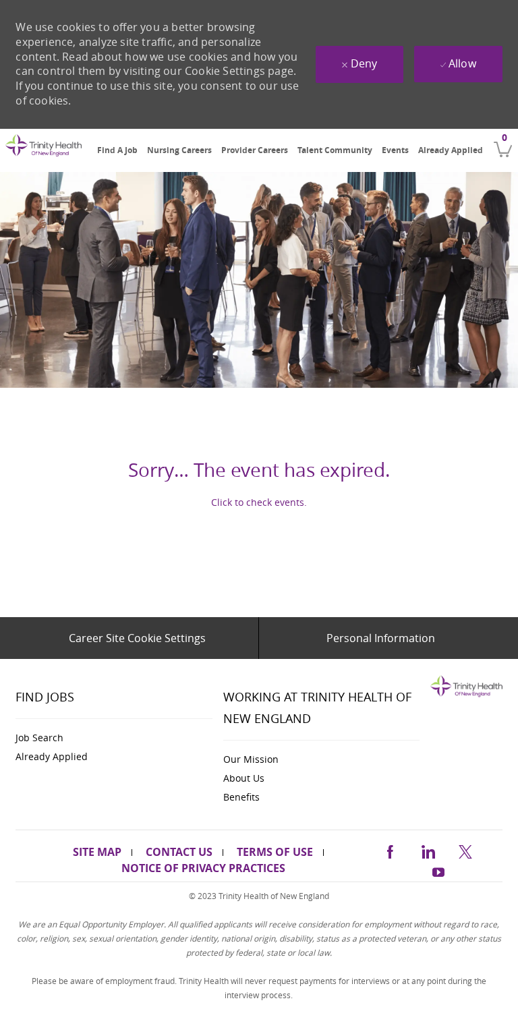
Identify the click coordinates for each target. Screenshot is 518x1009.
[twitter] (465, 849)
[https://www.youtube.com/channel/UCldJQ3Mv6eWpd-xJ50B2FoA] (438, 870)
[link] (43, 151)
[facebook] (390, 849)
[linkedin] (427, 849)
